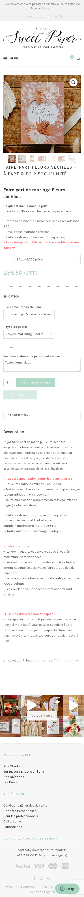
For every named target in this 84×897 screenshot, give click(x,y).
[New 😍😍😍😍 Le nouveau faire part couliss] (73, 705)
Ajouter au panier (36, 382)
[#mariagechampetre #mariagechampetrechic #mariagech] (73, 726)
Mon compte (35, 16)
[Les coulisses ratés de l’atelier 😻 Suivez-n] (31, 705)
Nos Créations (13, 777)
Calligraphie (12, 821)
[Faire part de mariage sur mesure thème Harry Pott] (10, 726)
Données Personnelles (19, 811)
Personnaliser (20, 395)
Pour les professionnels (20, 816)
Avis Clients (11, 766)
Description (18, 415)
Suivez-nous (41, 715)
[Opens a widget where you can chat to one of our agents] (67, 889)
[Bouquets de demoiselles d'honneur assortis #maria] (31, 726)
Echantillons (12, 827)
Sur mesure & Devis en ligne (23, 772)
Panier (55, 16)
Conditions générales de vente (25, 805)
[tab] (42, 415)
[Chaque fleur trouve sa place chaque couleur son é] (10, 705)
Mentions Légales (42, 892)
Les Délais (10, 782)
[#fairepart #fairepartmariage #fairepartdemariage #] (52, 705)
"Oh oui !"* (46, 8)
